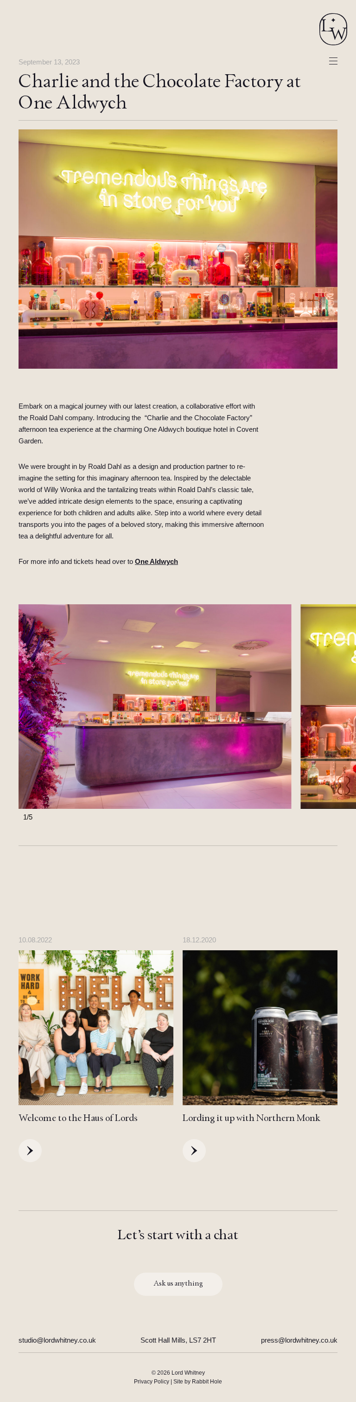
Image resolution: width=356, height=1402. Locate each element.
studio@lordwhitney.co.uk (57, 1340)
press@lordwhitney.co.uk (299, 1340)
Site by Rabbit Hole (197, 1381)
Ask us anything (178, 1284)
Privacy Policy (151, 1381)
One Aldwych (156, 561)
